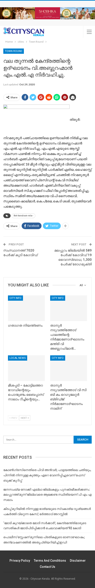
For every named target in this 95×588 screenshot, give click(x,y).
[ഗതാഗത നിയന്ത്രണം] (26, 308)
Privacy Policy (20, 560)
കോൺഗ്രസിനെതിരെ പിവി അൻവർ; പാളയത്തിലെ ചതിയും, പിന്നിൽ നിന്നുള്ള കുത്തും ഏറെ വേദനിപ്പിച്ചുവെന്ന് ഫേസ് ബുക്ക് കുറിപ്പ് (47, 475)
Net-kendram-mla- (23, 215)
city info (15, 298)
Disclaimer (78, 560)
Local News (18, 358)
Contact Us (47, 566)
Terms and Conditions (50, 560)
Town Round (13, 51)
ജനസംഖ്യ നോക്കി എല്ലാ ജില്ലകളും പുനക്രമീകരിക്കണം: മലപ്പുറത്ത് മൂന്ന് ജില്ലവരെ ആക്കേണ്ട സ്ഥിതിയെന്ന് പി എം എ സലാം (47, 495)
